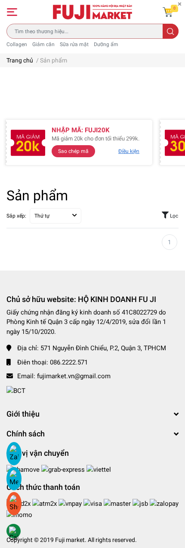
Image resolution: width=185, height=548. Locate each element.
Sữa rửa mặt (74, 44)
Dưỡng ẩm (106, 44)
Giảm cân (43, 44)
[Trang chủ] (93, 11)
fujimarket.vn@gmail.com (74, 376)
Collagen (16, 44)
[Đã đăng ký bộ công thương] (15, 390)
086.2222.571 (69, 362)
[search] (171, 31)
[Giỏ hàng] (168, 12)
